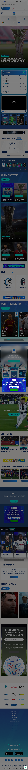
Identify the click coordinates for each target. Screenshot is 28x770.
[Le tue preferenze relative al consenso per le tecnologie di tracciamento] (25, 767)
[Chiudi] (24, 380)
